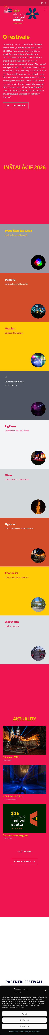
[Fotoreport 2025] (24, 727)
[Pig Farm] (24, 444)
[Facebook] (42, 3)
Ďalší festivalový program (15, 835)
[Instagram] (45, 3)
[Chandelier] (24, 590)
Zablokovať (24, 1020)
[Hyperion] (24, 542)
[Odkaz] (7, 9)
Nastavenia (24, 1026)
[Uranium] (24, 346)
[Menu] (46, 9)
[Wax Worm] (24, 639)
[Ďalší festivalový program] (24, 805)
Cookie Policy (13, 1032)
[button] (45, 990)
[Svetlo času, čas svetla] (24, 248)
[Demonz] (24, 297)
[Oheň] (24, 493)
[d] (24, 395)
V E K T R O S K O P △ (12, 796)
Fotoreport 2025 (10, 757)
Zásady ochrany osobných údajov (29, 1032)
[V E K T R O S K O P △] (24, 766)
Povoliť (24, 1014)
